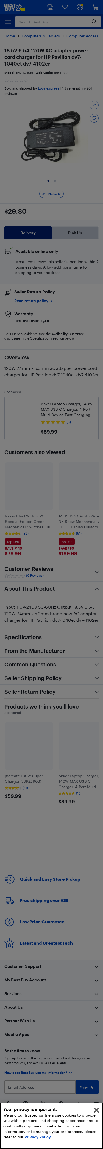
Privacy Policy (37, 1137)
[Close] (96, 1110)
